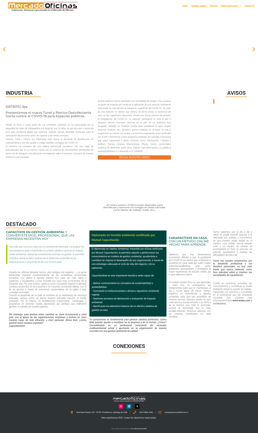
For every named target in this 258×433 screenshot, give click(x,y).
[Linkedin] (129, 406)
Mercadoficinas (229, 6)
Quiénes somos (198, 6)
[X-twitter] (137, 406)
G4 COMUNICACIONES (138, 429)
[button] (4, 49)
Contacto (249, 6)
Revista (214, 6)
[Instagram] (121, 406)
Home (185, 6)
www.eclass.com (241, 300)
